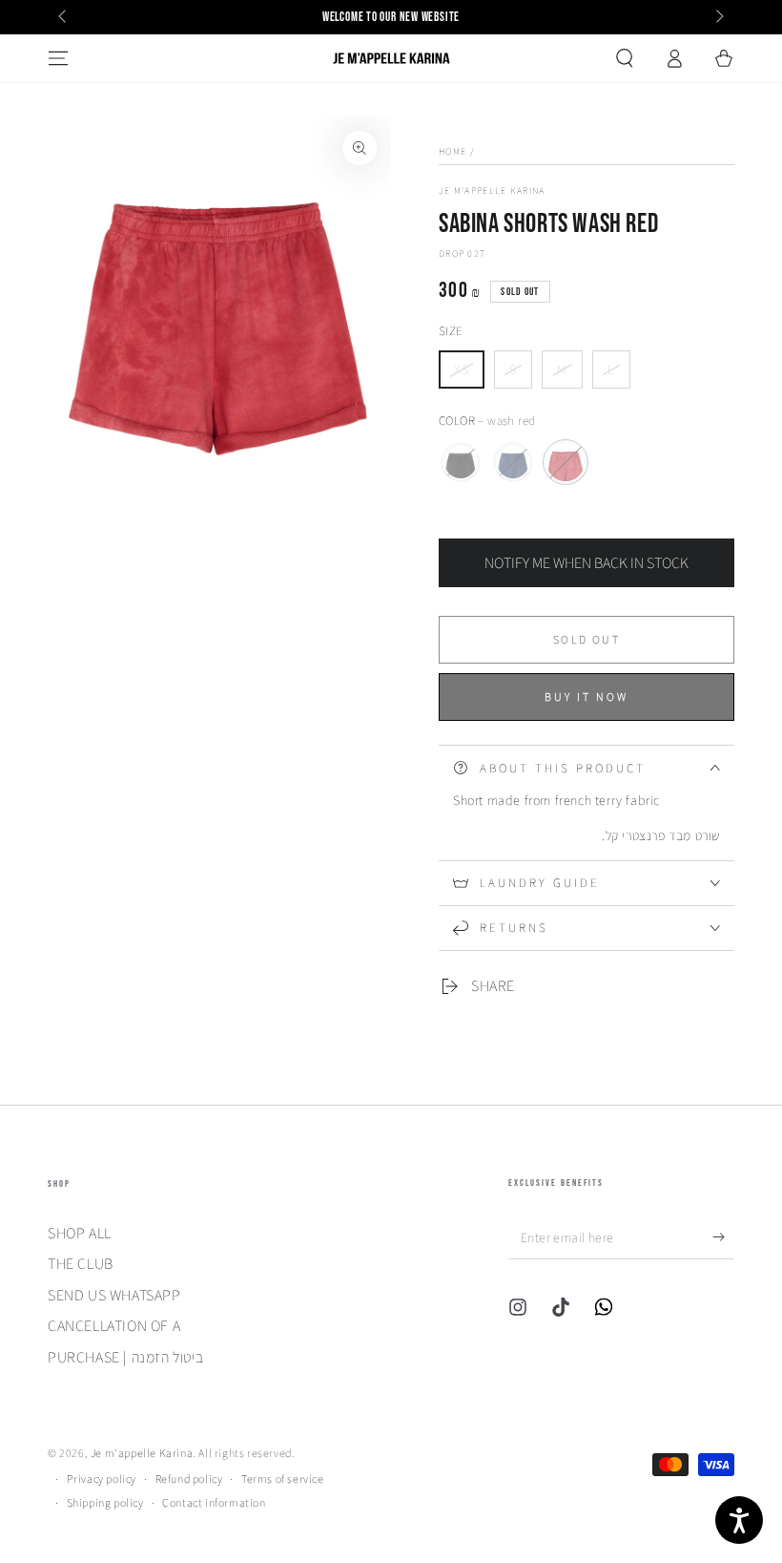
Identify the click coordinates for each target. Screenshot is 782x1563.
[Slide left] (64, 17)
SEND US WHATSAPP (114, 1295)
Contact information (213, 1502)
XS (468, 375)
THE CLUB (80, 1264)
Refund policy (189, 1478)
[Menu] (58, 58)
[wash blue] (513, 462)
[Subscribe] (723, 1237)
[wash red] (565, 462)
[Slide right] (718, 17)
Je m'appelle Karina (492, 190)
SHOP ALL (80, 1233)
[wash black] (461, 462)
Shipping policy (105, 1502)
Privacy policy (101, 1478)
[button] (624, 58)
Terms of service (282, 1478)
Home (452, 151)
